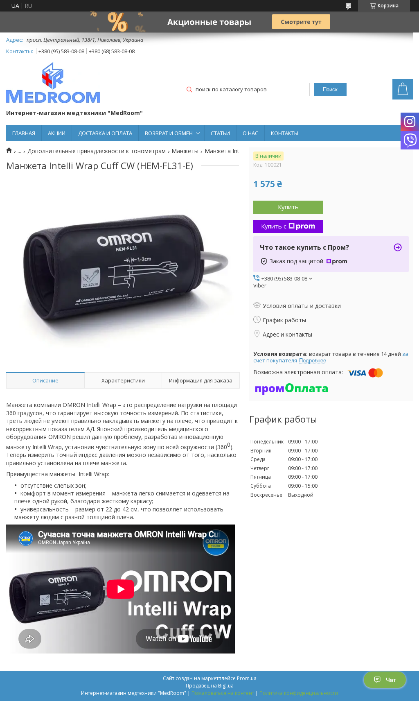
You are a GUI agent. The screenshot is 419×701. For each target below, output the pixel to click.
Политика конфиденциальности (298, 693)
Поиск (330, 89)
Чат (391, 679)
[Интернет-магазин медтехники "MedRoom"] (53, 83)
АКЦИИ (56, 133)
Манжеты (184, 151)
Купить (288, 207)
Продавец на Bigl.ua (210, 685)
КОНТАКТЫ (284, 133)
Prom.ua (247, 678)
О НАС (250, 133)
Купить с (273, 226)
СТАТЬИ (220, 133)
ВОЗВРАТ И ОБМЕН (169, 133)
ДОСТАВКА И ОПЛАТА (105, 133)
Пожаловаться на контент (222, 693)
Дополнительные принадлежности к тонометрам (96, 151)
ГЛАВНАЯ (23, 133)
